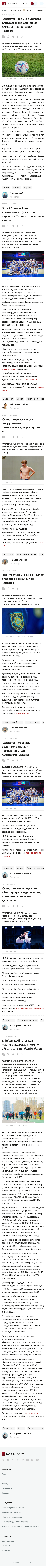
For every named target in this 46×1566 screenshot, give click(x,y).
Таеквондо (8, 1020)
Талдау (5, 1483)
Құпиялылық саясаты (11, 1512)
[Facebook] (17, 36)
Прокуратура (32, 722)
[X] (22, 36)
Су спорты (8, 554)
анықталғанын (9, 369)
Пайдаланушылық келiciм (13, 1507)
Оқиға (4, 1474)
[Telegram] (12, 36)
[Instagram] (3, 36)
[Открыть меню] (42, 3)
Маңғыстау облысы (12, 722)
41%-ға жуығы (33, 1413)
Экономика (7, 1488)
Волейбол (8, 399)
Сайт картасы (8, 1541)
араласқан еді (22, 713)
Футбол (16, 188)
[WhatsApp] (8, 36)
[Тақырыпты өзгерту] (33, 4)
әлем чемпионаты (26, 554)
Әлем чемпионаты (27, 1020)
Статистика (8, 1428)
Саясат (5, 1479)
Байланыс (6, 1545)
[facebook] (18, 1460)
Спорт (6, 188)
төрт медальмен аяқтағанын (30, 1008)
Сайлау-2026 (15, 10)
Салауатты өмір (35, 1428)
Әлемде (5, 1493)
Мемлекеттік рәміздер (12, 1517)
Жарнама (6, 1550)
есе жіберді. (31, 379)
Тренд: (5, 10)
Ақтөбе (27, 188)
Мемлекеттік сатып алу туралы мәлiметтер (21, 1526)
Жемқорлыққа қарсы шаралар (15, 1522)
